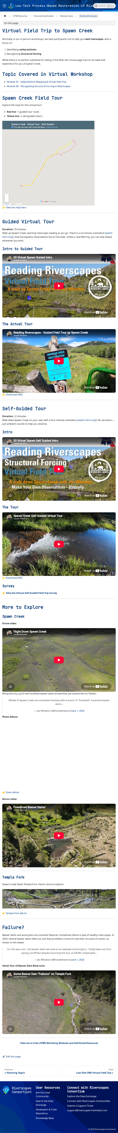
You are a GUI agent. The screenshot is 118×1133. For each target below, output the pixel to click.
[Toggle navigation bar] (4, 6)
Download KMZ (14, 394)
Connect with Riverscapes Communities (88, 1101)
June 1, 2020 (77, 710)
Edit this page (13, 1056)
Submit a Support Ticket (80, 1105)
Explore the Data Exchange (81, 1096)
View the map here (16, 207)
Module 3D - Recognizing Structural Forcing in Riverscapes (39, 86)
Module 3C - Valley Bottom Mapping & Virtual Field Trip (36, 81)
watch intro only (87, 420)
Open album (12, 792)
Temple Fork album (16, 913)
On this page (11, 23)
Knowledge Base (45, 1118)
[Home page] (5, 16)
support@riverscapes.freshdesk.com (87, 1110)
